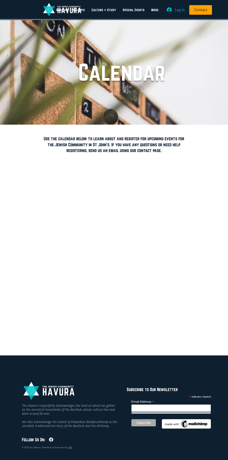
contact (144, 150)
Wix (70, 447)
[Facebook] (51, 439)
